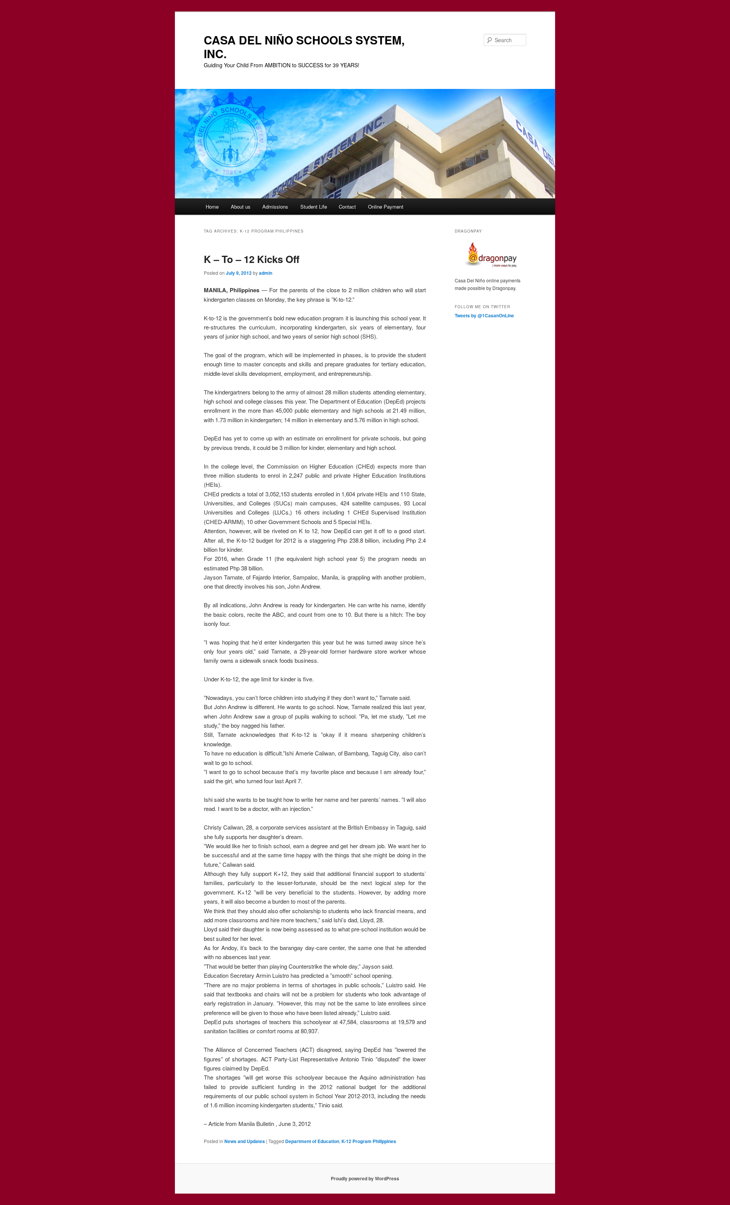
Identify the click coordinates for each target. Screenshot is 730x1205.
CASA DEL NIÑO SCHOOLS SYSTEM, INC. (304, 47)
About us (241, 206)
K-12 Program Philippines (368, 1141)
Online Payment (385, 206)
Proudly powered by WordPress (365, 1178)
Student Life (313, 206)
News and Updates (244, 1141)
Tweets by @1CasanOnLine (484, 315)
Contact (347, 206)
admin (265, 272)
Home (212, 206)
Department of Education (312, 1141)
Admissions (275, 206)
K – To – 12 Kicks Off (252, 259)
